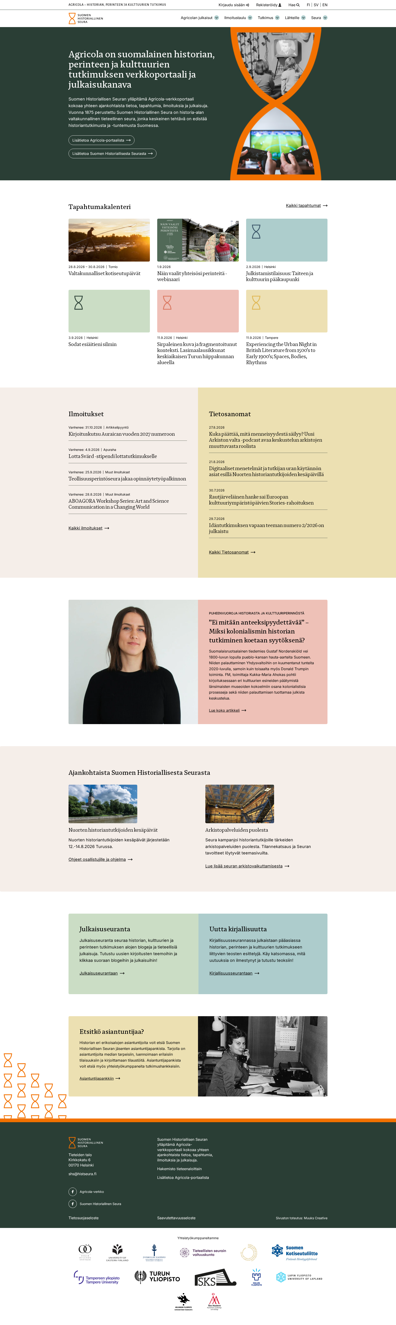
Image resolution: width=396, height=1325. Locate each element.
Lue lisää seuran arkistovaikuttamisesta (244, 866)
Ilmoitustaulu (235, 17)
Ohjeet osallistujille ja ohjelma (97, 859)
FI (308, 5)
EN (324, 5)
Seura (316, 17)
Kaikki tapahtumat (303, 205)
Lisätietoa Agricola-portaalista (98, 140)
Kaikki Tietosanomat (229, 552)
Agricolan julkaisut (196, 17)
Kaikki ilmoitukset (85, 528)
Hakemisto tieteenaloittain (179, 1168)
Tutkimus (265, 17)
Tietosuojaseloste (84, 1218)
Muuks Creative (315, 1218)
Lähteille (292, 17)
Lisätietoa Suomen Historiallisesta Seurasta (109, 153)
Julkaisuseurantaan (99, 973)
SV (316, 5)
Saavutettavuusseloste (176, 1218)
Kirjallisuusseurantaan (231, 973)
